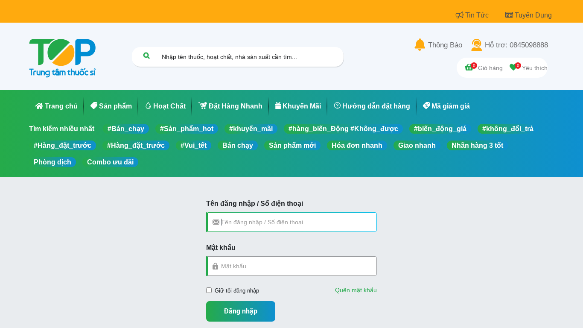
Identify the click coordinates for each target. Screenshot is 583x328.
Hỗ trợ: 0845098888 (516, 45)
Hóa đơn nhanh (357, 145)
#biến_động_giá (440, 128)
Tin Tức (477, 15)
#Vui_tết (194, 145)
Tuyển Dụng (533, 15)
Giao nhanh (417, 145)
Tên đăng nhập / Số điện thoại (254, 203)
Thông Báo (445, 45)
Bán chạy (237, 145)
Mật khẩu (221, 247)
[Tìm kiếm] (146, 55)
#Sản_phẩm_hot (186, 128)
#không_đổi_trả (507, 128)
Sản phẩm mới (292, 145)
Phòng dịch (52, 162)
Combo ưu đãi (110, 162)
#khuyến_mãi (251, 128)
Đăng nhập (240, 311)
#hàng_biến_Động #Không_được (343, 128)
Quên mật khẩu (356, 290)
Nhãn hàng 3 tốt (477, 145)
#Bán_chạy (126, 128)
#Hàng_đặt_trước (62, 145)
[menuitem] (56, 106)
